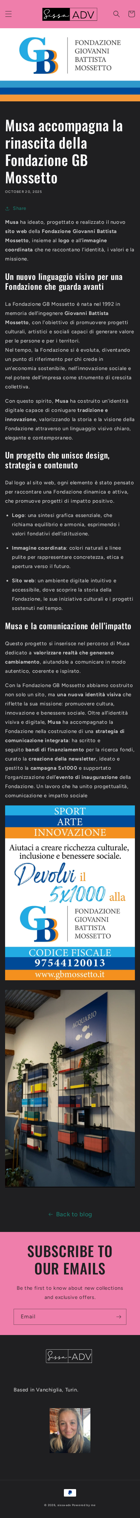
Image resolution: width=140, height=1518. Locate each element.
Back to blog (74, 1214)
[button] (8, 13)
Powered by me (84, 1505)
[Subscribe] (118, 1317)
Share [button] (20, 208)
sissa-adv (64, 1505)
